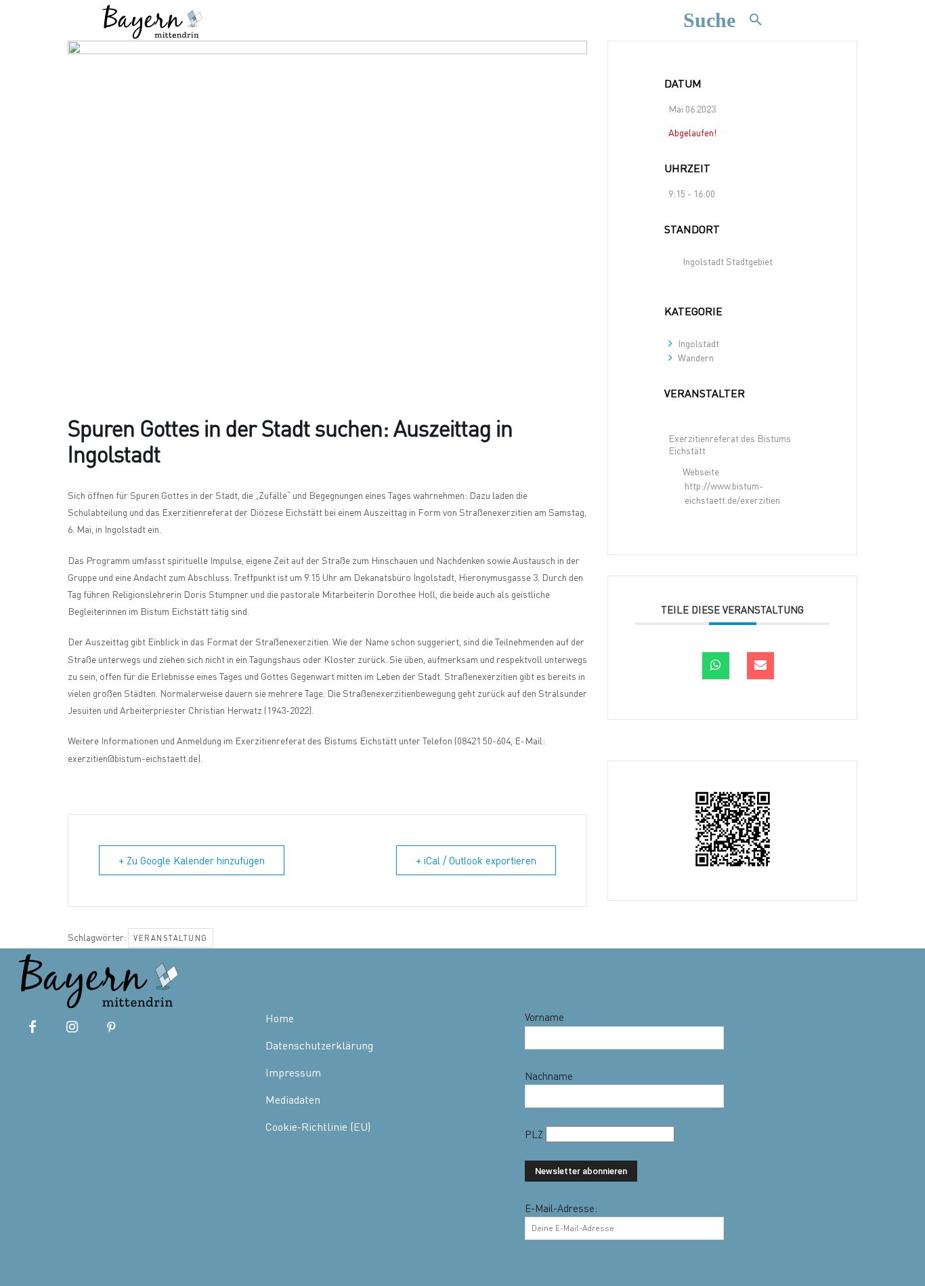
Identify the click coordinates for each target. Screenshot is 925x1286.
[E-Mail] (760, 665)
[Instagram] (72, 1027)
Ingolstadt (698, 343)
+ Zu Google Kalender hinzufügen (192, 860)
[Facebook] (32, 1027)
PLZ (535, 1134)
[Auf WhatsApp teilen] (715, 665)
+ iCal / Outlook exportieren (476, 860)
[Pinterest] (111, 1027)
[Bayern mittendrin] (151, 20)
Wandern (696, 357)
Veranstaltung (170, 937)
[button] (729, 20)
